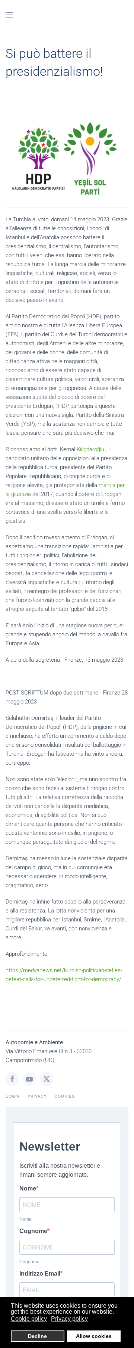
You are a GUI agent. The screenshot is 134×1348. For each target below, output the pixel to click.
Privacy (37, 1096)
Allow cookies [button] (94, 1336)
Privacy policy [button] (69, 1319)
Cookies (64, 1096)
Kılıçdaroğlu (90, 449)
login (13, 1096)
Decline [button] (37, 1336)
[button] (9, 15)
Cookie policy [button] (29, 1319)
